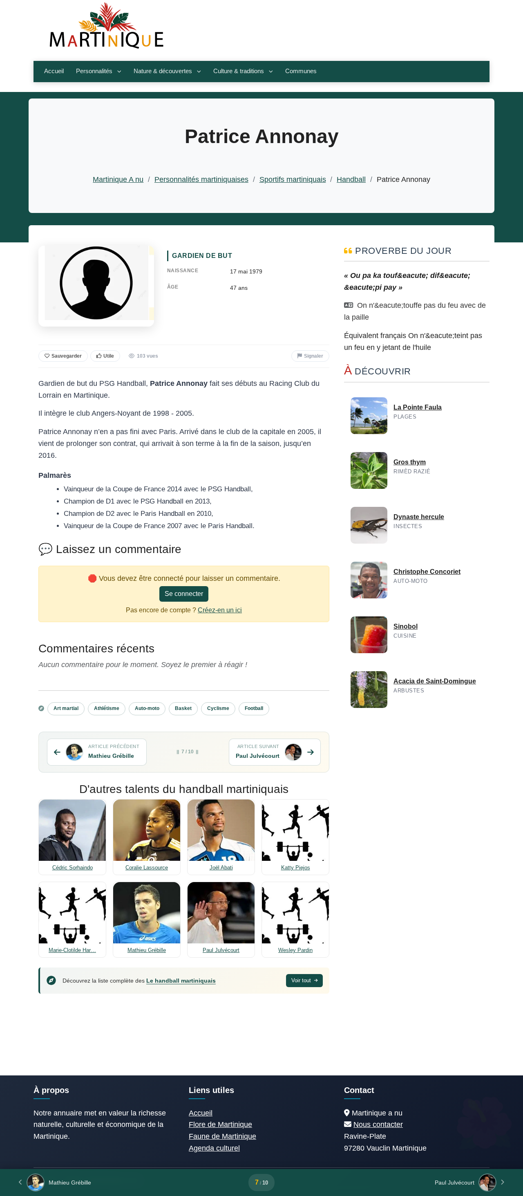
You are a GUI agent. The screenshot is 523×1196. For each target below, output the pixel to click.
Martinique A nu (118, 179)
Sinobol (405, 626)
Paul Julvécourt (221, 950)
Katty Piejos (295, 868)
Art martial (66, 708)
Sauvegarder (66, 356)
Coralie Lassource (146, 868)
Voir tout (302, 980)
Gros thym (409, 462)
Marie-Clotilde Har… (72, 950)
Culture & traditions (238, 71)
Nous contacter (378, 1124)
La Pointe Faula (417, 407)
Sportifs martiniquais (292, 179)
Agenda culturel (214, 1148)
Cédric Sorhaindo (72, 868)
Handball (351, 179)
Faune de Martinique (222, 1136)
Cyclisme (218, 708)
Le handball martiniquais (181, 980)
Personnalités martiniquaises (201, 179)
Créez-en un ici (220, 610)
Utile (108, 356)
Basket (183, 708)
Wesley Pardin (295, 950)
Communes (301, 71)
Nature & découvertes (163, 71)
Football (254, 708)
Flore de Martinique (220, 1124)
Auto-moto (147, 708)
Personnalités (94, 71)
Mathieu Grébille (146, 950)
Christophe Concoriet (426, 571)
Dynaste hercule (418, 516)
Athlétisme (106, 708)
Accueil (54, 71)
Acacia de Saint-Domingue (434, 681)
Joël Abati (221, 868)
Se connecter (184, 593)
